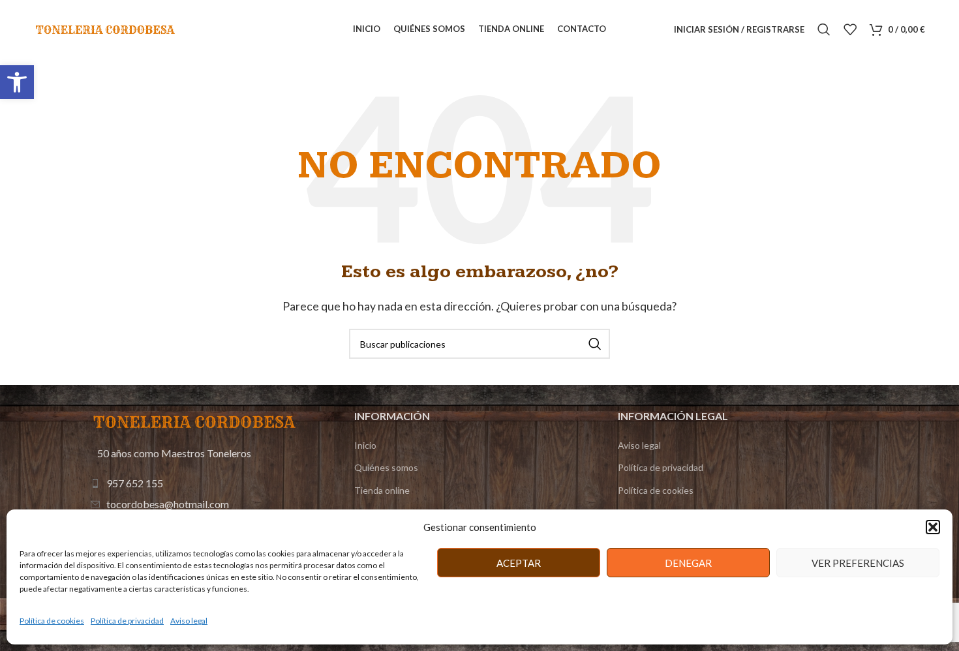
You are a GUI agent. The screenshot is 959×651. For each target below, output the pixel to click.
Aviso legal (188, 621)
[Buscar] (824, 29)
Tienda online (382, 490)
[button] (17, 82)
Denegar (688, 563)
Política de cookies (52, 621)
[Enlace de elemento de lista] (196, 483)
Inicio (365, 445)
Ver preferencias (858, 563)
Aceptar (518, 563)
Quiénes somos (386, 467)
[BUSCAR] (595, 344)
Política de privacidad (127, 621)
